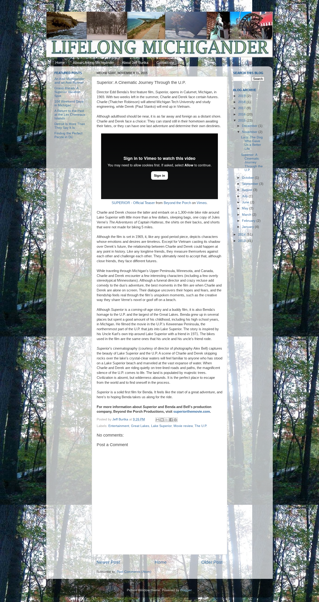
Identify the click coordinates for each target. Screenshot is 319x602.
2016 (242, 114)
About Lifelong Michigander (93, 62)
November (250, 132)
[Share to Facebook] (171, 419)
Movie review (183, 426)
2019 (242, 96)
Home (60, 62)
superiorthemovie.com (191, 411)
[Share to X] (166, 419)
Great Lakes (140, 426)
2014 (242, 234)
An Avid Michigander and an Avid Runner (69, 80)
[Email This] (157, 419)
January (248, 227)
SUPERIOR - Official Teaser (133, 203)
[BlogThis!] (162, 419)
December (250, 126)
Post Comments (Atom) (134, 571)
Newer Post (108, 562)
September (250, 184)
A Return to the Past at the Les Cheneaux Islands (69, 114)
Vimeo (201, 203)
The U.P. (201, 426)
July (245, 196)
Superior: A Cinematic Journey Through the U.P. (252, 162)
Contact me (165, 62)
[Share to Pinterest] (175, 419)
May (245, 208)
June (246, 202)
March (247, 214)
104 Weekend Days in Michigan (68, 103)
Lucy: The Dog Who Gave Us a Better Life (252, 143)
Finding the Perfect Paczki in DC (68, 135)
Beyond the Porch (177, 203)
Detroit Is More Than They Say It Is (69, 125)
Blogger (185, 590)
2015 (242, 120)
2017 (242, 108)
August (247, 190)
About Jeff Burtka (135, 62)
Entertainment (118, 426)
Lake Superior (161, 426)
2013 (242, 241)
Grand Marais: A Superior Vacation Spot (67, 91)
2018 (242, 102)
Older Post (212, 562)
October (248, 177)
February (249, 220)
